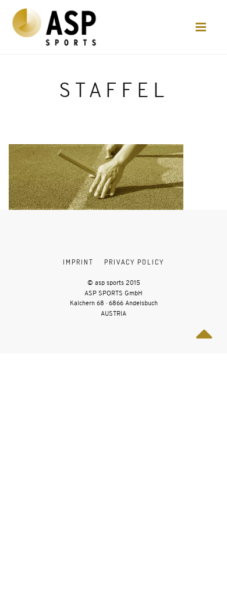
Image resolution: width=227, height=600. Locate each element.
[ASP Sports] (54, 27)
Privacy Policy (134, 262)
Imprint (78, 262)
